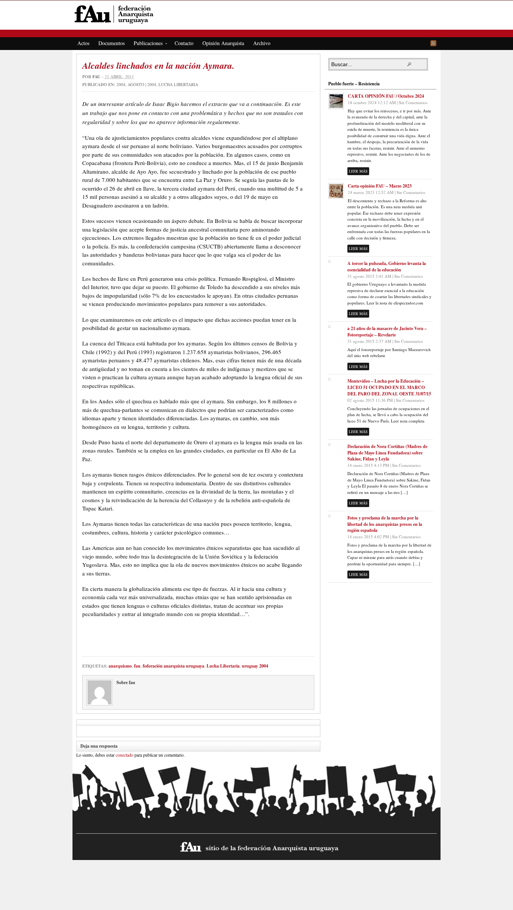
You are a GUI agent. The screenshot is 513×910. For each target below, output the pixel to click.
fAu (257, 14)
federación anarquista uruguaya (173, 666)
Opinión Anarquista (223, 43)
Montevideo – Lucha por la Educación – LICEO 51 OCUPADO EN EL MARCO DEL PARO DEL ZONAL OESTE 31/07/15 (389, 387)
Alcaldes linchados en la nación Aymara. (158, 65)
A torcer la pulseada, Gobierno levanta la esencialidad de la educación (386, 266)
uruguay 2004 (255, 666)
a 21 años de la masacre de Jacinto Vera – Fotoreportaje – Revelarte (387, 331)
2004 (120, 84)
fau (96, 77)
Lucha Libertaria (178, 84)
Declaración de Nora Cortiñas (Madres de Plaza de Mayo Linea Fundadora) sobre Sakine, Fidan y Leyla (387, 452)
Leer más (358, 171)
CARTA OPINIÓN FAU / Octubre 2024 (386, 96)
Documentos (111, 43)
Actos (83, 43)
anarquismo (120, 666)
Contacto (184, 43)
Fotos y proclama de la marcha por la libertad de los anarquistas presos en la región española (384, 524)
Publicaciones (146, 44)
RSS (433, 43)
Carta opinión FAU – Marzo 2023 (380, 186)
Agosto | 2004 (142, 84)
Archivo (261, 43)
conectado (124, 755)
